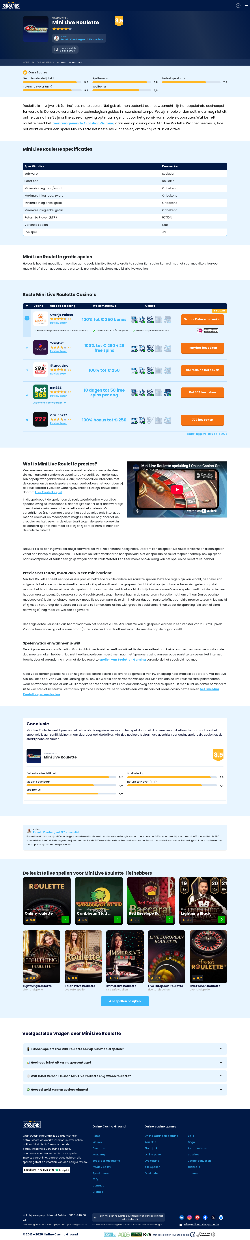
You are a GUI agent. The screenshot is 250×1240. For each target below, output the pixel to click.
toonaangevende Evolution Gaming (83, 123)
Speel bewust (101, 1173)
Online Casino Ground (61, 1234)
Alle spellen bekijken (125, 1001)
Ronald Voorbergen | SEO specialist (56, 832)
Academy (98, 1154)
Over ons (98, 1148)
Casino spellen (45, 62)
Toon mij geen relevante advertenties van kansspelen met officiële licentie (130, 1217)
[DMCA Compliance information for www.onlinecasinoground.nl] (206, 1234)
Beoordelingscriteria (106, 1161)
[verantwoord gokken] (238, 5)
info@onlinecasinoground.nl (201, 1224)
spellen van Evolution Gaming (122, 659)
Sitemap (98, 1192)
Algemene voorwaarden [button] (47, 402)
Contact (98, 1185)
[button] (128, 403)
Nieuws (97, 1142)
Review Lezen (58, 323)
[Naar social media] (181, 1217)
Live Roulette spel (48, 492)
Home (26, 62)
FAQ (95, 1179)
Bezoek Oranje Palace (157, 16)
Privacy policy (101, 1167)
